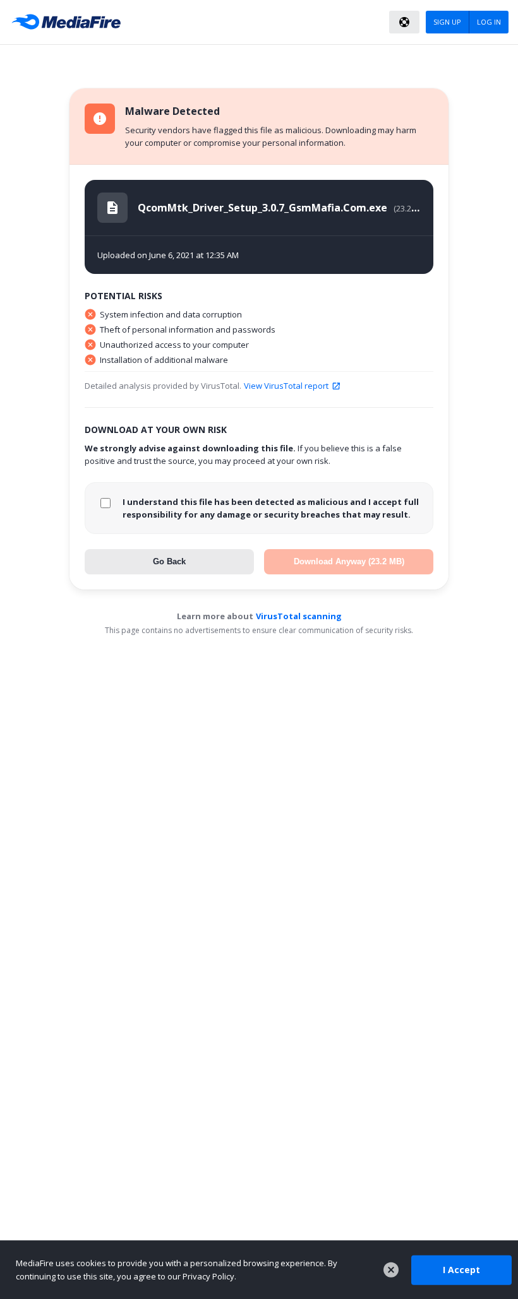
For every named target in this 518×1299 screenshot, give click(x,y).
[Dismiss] (391, 1270)
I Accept (461, 1270)
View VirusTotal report (286, 385)
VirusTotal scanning (299, 616)
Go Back (169, 561)
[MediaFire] (69, 22)
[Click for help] (404, 22)
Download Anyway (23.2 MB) (349, 561)
